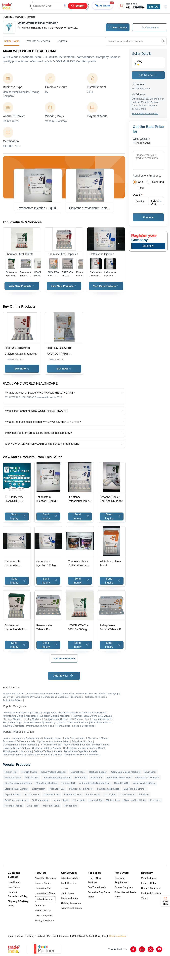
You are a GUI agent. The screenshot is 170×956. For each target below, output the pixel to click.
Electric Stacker (13, 777)
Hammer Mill (68, 783)
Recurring (158, 182)
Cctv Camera (127, 794)
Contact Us (40, 905)
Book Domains (68, 883)
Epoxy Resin (38, 788)
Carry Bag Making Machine (125, 772)
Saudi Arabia (85, 936)
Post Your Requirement (121, 880)
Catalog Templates (71, 903)
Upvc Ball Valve (51, 805)
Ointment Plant (51, 794)
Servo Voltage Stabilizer (53, 772)
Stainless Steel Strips (108, 788)
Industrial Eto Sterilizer (147, 777)
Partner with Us (43, 910)
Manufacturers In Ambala (145, 113)
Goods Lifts (96, 800)
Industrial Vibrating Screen (57, 777)
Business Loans (69, 898)
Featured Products (151, 893)
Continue (148, 217)
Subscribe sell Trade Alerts (125, 894)
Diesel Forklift (121, 783)
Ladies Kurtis (93, 794)
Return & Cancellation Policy (18, 894)
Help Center (14, 882)
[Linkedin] (142, 949)
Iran (104, 936)
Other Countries (117, 936)
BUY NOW (20, 368)
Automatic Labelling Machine (94, 783)
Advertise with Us (70, 878)
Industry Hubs (148, 883)
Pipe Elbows (70, 805)
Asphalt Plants (12, 794)
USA (97, 936)
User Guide (14, 887)
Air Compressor (40, 800)
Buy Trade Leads (97, 887)
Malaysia (51, 936)
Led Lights (109, 794)
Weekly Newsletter (44, 920)
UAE (74, 936)
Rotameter (80, 777)
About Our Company (45, 878)
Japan (11, 936)
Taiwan (29, 936)
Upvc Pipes (33, 805)
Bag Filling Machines (135, 788)
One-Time (141, 185)
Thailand (40, 936)
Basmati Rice (78, 772)
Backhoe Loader (98, 772)
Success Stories (43, 883)
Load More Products (64, 658)
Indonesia (64, 936)
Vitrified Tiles (113, 800)
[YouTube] (159, 949)
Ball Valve (143, 794)
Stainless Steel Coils (134, 800)
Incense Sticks (60, 800)
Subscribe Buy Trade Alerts (99, 894)
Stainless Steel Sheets (80, 788)
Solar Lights (79, 800)
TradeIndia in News (45, 893)
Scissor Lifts (32, 777)
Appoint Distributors (71, 908)
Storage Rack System (16, 788)
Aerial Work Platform (144, 783)
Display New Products (94, 880)
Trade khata (67, 893)
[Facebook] (133, 949)
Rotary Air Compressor (119, 777)
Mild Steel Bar (57, 788)
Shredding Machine (46, 783)
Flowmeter (96, 777)
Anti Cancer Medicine (16, 800)
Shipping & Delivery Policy (18, 903)
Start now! (148, 245)
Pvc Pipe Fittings (13, 805)
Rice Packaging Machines (18, 783)
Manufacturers (148, 878)
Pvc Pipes (155, 800)
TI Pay (64, 888)
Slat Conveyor (31, 794)
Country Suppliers (150, 888)
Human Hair (11, 772)
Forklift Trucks (29, 772)
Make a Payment (43, 915)
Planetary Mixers (73, 794)
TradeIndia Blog (43, 888)
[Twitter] (151, 949)
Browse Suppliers (124, 887)
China (20, 936)
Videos (144, 898)
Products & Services (38, 41)
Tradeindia (7, 17)
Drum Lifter (150, 772)
